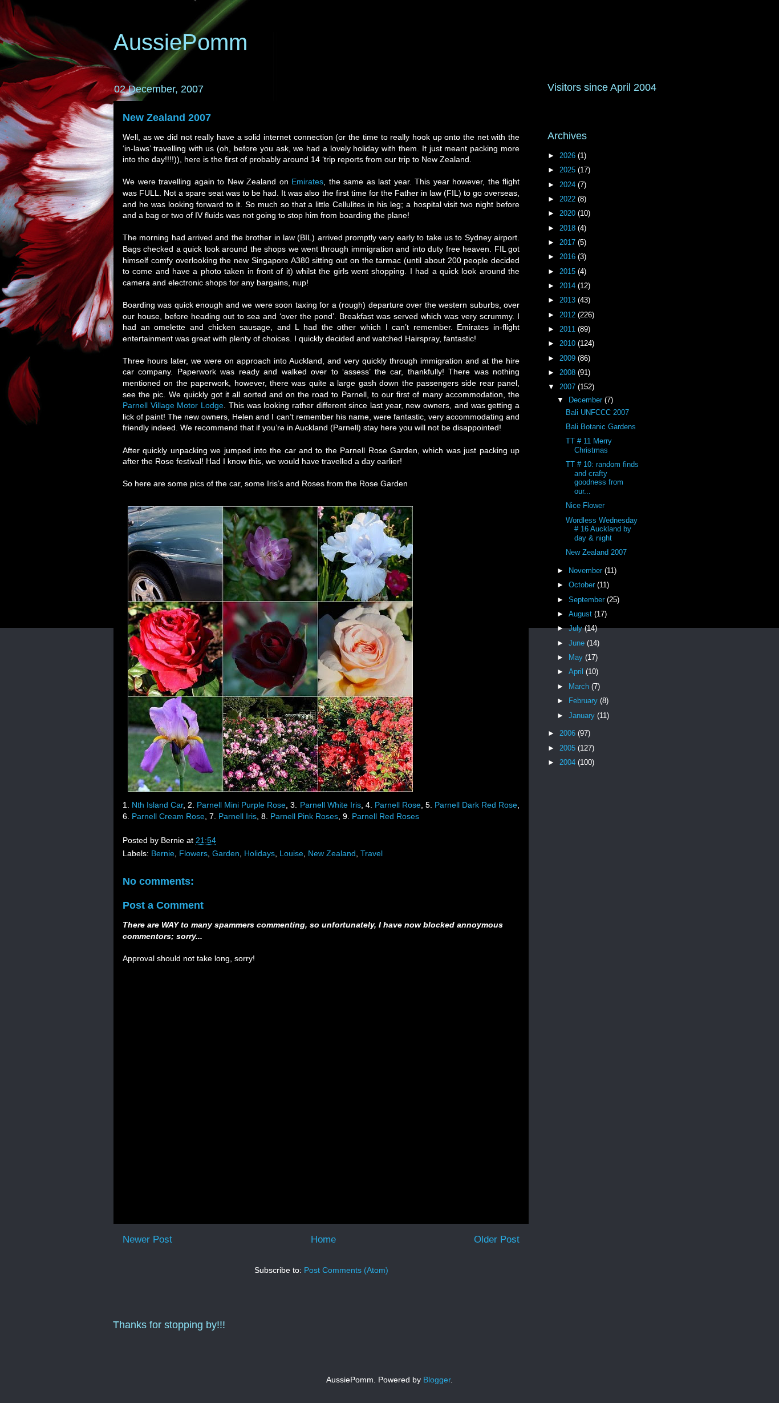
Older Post (497, 1239)
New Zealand (332, 853)
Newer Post (147, 1239)
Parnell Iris (237, 816)
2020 (568, 213)
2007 (568, 386)
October (583, 584)
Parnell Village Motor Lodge (173, 405)
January (583, 715)
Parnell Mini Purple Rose (241, 804)
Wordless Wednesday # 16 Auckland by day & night (602, 529)
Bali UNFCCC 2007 (597, 412)
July (577, 628)
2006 (568, 733)
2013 (568, 300)
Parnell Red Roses (385, 816)
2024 (568, 184)
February (584, 700)
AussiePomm (180, 42)
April (577, 671)
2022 (568, 199)
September (588, 599)
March (580, 686)
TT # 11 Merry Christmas (589, 445)
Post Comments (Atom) (346, 1270)
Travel (371, 853)
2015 (568, 271)
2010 (568, 343)
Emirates (307, 181)
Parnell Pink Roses (304, 816)
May (577, 657)
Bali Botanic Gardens (601, 426)
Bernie (163, 853)
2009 (568, 358)
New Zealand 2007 (167, 117)
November (586, 570)
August (581, 614)
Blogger (437, 1379)
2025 (568, 170)
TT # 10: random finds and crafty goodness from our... (602, 477)
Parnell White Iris (330, 804)
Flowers (193, 853)
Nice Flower (585, 505)
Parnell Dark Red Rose (476, 804)
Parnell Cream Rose (168, 816)
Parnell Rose (398, 804)
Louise (291, 853)
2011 (568, 329)
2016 (568, 256)
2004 (568, 762)
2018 (568, 228)
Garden (226, 853)
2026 (568, 155)
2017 (568, 242)
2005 (568, 748)
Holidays (259, 853)
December (586, 400)
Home (323, 1239)
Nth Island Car (157, 804)
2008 (568, 372)
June (578, 643)
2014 (568, 285)
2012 (568, 315)
